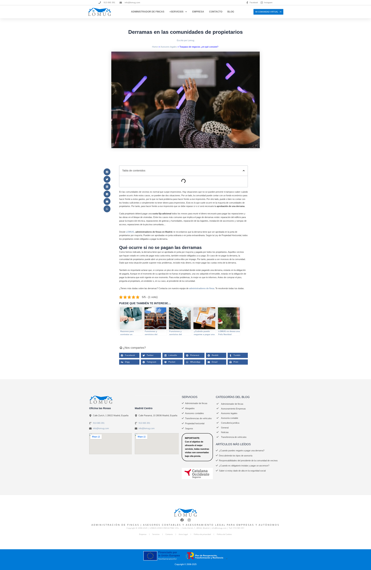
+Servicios (176, 11)
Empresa (198, 11)
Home (155, 47)
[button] (107, 171)
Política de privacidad (202, 534)
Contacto (215, 11)
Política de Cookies (224, 534)
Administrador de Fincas (147, 11)
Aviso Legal (183, 534)
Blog (230, 11)
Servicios (156, 534)
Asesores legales (168, 47)
